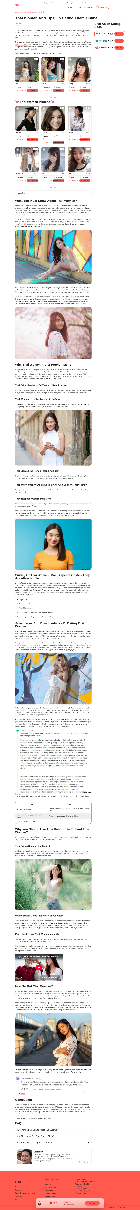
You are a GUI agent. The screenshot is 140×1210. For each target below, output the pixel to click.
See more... (53, 97)
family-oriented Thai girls (32, 490)
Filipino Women (50, 1194)
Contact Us (19, 1187)
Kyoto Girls (49, 1184)
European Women (100, 3)
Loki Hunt (18, 23)
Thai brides (23, 224)
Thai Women (49, 1191)
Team (17, 1199)
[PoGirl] (22, 5)
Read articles (83, 1162)
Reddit (23, 1093)
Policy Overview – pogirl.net (25, 1193)
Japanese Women (51, 1197)
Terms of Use (19, 1190)
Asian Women (85, 3)
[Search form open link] (124, 5)
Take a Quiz (103, 7)
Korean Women (50, 1187)
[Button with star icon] (17, 59)
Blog (45, 3)
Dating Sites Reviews (86, 7)
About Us (18, 1196)
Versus (54, 3)
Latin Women (70, 7)
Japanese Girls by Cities (68, 3)
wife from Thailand (21, 44)
